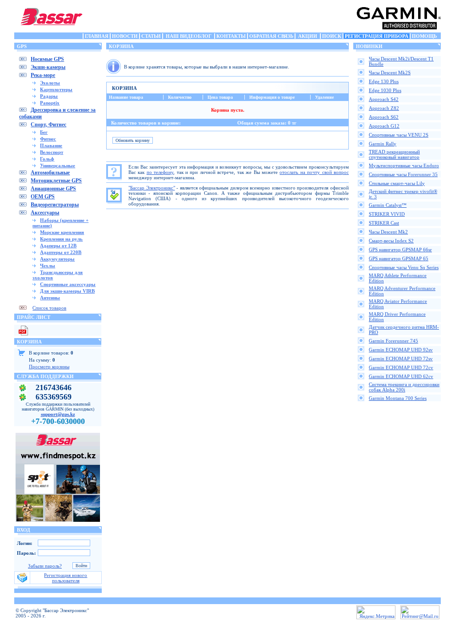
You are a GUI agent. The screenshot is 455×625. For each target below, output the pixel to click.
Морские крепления (62, 232)
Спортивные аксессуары (68, 284)
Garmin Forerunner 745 (393, 340)
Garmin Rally (382, 143)
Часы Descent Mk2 (388, 231)
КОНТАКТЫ (231, 36)
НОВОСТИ (125, 36)
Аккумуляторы (57, 259)
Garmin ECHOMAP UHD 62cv (401, 376)
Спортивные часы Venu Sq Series (404, 267)
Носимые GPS (47, 59)
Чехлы (47, 265)
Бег (44, 132)
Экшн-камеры (48, 67)
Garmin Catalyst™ (388, 205)
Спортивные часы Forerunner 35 (403, 174)
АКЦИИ (307, 36)
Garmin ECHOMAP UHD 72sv (401, 358)
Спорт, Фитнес (48, 124)
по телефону (160, 172)
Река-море (43, 75)
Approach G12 (384, 126)
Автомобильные (50, 172)
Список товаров (49, 307)
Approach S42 (384, 99)
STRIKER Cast (384, 223)
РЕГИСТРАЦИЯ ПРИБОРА (376, 36)
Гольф (47, 158)
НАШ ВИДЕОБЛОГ (189, 36)
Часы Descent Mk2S (390, 72)
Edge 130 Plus (384, 81)
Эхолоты (50, 82)
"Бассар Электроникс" (151, 187)
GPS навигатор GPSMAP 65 (398, 258)
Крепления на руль (61, 239)
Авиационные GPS (53, 188)
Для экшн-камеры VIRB (67, 291)
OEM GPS (43, 197)
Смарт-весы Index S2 (391, 240)
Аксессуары (45, 213)
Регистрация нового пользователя (65, 578)
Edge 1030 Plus (385, 90)
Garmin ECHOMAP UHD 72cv (401, 367)
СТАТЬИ (151, 36)
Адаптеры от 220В (60, 252)
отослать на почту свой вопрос (314, 172)
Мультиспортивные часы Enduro (404, 165)
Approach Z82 (384, 108)
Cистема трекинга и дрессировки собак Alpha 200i (404, 387)
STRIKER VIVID (387, 214)
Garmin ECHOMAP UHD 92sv (401, 349)
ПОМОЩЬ (424, 36)
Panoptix (50, 102)
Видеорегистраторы (55, 205)
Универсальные (57, 165)
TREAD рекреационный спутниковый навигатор (394, 154)
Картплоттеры (56, 89)
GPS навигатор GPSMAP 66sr (400, 249)
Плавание (51, 145)
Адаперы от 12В (58, 245)
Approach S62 (384, 117)
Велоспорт (51, 152)
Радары (49, 96)
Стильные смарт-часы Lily (397, 183)
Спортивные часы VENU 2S (398, 134)
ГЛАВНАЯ (96, 36)
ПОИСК (331, 36)
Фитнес (48, 138)
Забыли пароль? (45, 566)
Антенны (50, 297)
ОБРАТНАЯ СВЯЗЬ (271, 36)
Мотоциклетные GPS (56, 180)
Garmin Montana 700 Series (398, 398)
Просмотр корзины (49, 366)
